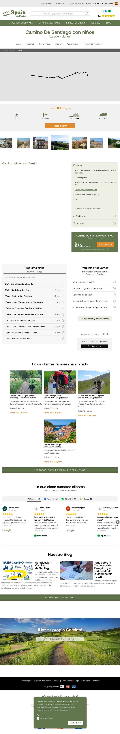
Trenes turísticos (75, 23)
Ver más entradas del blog (60, 597)
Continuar (76, 723)
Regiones (95, 23)
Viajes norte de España (21, 23)
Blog (108, 23)
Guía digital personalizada (86, 189)
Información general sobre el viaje (88, 288)
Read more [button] (6, 525)
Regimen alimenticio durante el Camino (90, 301)
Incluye (58, 44)
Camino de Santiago (49, 23)
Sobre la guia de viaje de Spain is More (90, 307)
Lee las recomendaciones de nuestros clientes (60, 490)
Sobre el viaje (44, 44)
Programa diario (73, 44)
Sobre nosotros (46, 3)
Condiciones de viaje (70, 680)
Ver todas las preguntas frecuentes (94, 318)
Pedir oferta (60, 125)
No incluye (81, 216)
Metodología (26, 680)
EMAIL (88, 3)
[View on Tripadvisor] (36, 508)
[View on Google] (4, 508)
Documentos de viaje (82, 294)
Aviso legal (85, 680)
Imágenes (30, 44)
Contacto (60, 3)
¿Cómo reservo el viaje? (83, 282)
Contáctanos (94, 346)
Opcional (80, 223)
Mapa (18, 44)
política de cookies (61, 710)
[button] (2, 143)
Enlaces (56, 680)
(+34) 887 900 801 (77, 3)
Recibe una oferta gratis (61, 639)
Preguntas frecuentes (93, 44)
